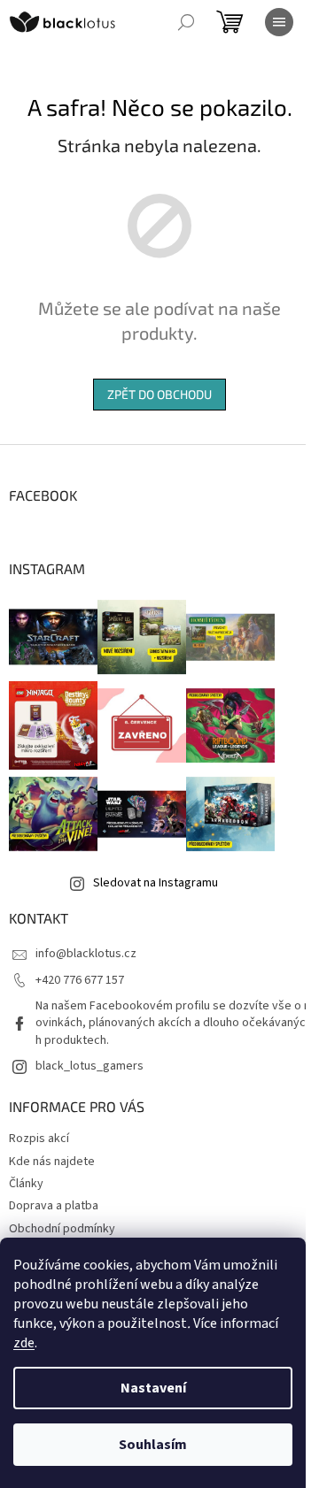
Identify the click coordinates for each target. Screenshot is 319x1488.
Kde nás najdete (52, 1161)
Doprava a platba (53, 1206)
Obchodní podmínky (62, 1229)
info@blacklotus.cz (85, 954)
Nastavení (153, 1388)
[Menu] (279, 22)
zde (24, 1343)
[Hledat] (186, 22)
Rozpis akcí (39, 1138)
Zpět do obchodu (159, 394)
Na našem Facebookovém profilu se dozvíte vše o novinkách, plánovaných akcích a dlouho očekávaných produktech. (172, 1023)
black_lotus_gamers (89, 1066)
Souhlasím (153, 1444)
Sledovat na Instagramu (155, 883)
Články (26, 1184)
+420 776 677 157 (79, 980)
